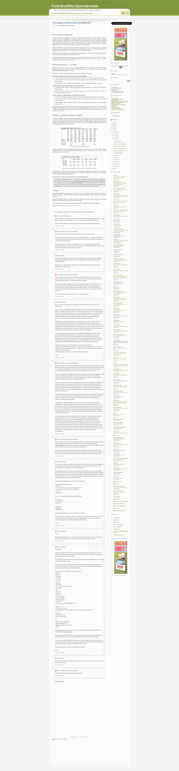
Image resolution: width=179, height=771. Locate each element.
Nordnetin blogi (116, 234)
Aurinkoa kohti (116, 250)
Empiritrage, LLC (117, 263)
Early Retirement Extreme (118, 258)
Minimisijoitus (116, 499)
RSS (127, 12)
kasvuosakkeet (71, 205)
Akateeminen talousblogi (118, 503)
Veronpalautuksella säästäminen (119, 450)
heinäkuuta (116, 155)
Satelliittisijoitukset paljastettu (119, 142)
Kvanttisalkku (116, 373)
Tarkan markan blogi (117, 275)
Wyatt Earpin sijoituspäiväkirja (119, 352)
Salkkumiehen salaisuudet (118, 486)
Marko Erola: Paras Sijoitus (121, 575)
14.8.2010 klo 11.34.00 (59, 433)
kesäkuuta (116, 157)
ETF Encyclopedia (117, 526)
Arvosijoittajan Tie (117, 369)
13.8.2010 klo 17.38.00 (59, 225)
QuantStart (115, 239)
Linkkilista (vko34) (117, 473)
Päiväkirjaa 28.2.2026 (117, 246)
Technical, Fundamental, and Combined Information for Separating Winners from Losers (82, 279)
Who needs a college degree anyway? (120, 260)
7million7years (116, 431)
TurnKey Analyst (116, 329)
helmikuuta (116, 164)
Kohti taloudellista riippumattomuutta (74, 6)
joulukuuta (116, 132)
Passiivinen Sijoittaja (61, 216)
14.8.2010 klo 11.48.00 (59, 456)
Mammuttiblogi (116, 320)
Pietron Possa (116, 400)
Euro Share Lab (116, 325)
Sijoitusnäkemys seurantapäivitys (119, 206)
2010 (114, 130)
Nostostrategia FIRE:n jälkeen (119, 235)
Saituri (114, 413)
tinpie (114, 417)
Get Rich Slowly (116, 297)
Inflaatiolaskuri (116, 529)
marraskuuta (116, 133)
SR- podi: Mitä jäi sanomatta (118, 321)
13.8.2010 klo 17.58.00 (59, 249)
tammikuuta (116, 166)
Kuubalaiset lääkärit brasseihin (119, 464)
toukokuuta (116, 159)
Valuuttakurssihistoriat (118, 524)
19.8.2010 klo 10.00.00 (59, 675)
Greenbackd (115, 357)
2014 (114, 123)
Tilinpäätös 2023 (116, 288)
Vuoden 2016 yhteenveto (118, 397)
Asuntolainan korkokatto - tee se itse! (121, 150)
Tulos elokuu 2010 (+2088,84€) (120, 144)
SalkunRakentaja (116, 181)
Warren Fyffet (116, 205)
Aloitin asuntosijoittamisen (118, 459)
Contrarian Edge (116, 224)
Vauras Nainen (116, 467)
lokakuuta (116, 135)
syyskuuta (116, 137)
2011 (114, 128)
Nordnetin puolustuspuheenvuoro (120, 146)
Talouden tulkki (116, 308)
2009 (114, 168)
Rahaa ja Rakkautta (117, 302)
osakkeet (77, 205)
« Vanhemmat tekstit (74, 737)
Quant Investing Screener (118, 534)
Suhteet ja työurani (116, 255)
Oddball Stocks (116, 314)
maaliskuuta (116, 162)
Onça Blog (115, 463)
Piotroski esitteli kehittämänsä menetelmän (96, 47)
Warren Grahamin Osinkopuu (119, 427)
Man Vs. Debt (116, 199)
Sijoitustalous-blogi (117, 385)
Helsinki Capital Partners (118, 291)
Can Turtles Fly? (116, 269)
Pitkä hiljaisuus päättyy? (118, 283)
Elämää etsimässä (116, 481)
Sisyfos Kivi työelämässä (118, 254)
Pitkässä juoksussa (117, 443)
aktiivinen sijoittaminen (63, 205)
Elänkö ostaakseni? (117, 407)
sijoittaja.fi (115, 175)
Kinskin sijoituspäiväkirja (118, 245)
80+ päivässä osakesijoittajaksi (119, 506)
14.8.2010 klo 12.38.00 (59, 525)
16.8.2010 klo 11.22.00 (59, 541)
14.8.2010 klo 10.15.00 (59, 357)
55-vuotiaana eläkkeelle (118, 391)
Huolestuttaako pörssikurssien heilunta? (120, 370)
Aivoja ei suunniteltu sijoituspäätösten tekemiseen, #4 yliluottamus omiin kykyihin (120, 403)
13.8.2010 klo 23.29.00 (59, 296)
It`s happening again (117, 354)
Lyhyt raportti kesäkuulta (118, 478)
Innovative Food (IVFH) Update (119, 211)
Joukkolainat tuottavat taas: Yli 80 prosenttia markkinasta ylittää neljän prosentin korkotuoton (120, 183)
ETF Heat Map (116, 522)
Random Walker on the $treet (119, 510)
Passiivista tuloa (116, 379)
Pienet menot (115, 476)
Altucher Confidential (117, 347)
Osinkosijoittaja (116, 395)
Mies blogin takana (63, 13)
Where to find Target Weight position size (121, 326)
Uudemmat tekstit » (85, 737)
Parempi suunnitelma (117, 249)
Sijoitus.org (115, 520)
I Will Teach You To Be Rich (119, 188)
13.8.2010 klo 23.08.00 (59, 269)
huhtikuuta (116, 160)
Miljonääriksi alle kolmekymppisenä (120, 501)
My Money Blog (116, 193)
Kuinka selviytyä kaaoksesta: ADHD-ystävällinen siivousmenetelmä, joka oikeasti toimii (120, 277)
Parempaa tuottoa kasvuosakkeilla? (72, 22)
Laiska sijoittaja (116, 214)
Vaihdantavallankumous (118, 437)
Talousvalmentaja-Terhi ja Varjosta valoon (121, 469)
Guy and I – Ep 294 (117, 225)
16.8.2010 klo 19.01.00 (59, 652)
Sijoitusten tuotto (87, 13)
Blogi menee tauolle (117, 141)
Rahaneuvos (115, 286)
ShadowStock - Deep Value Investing (120, 210)
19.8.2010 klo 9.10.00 (59, 664)
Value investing (116, 496)
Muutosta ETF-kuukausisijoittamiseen (120, 216)
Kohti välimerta (116, 219)
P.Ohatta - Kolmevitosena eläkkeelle (120, 458)
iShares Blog (115, 508)
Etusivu (55, 13)
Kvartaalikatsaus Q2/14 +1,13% (119, 455)
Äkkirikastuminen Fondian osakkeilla (120, 392)
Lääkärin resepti (116, 453)
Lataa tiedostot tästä (116, 115)
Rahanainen (115, 449)
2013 (114, 124)
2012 (114, 126)
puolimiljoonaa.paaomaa (118, 282)
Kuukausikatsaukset (75, 13)
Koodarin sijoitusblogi (118, 422)
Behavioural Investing (117, 490)
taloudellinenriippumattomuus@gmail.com (119, 74)
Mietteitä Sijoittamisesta (118, 472)
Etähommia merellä (117, 220)
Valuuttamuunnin (117, 517)
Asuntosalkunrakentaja (118, 228)
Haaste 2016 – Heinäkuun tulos (119, 414)
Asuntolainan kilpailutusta (118, 423)
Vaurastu (115, 363)
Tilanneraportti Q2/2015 (117, 428)
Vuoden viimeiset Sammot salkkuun (120, 487)
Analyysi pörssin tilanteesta (118, 419)
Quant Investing (116, 340)
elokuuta (115, 139)
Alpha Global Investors (118, 334)
